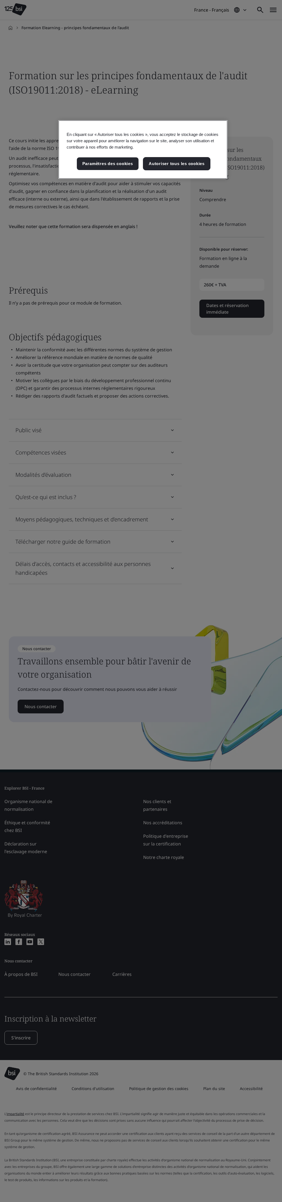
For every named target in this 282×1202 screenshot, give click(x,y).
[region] (142, 149)
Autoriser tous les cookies (177, 163)
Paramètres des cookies (107, 163)
